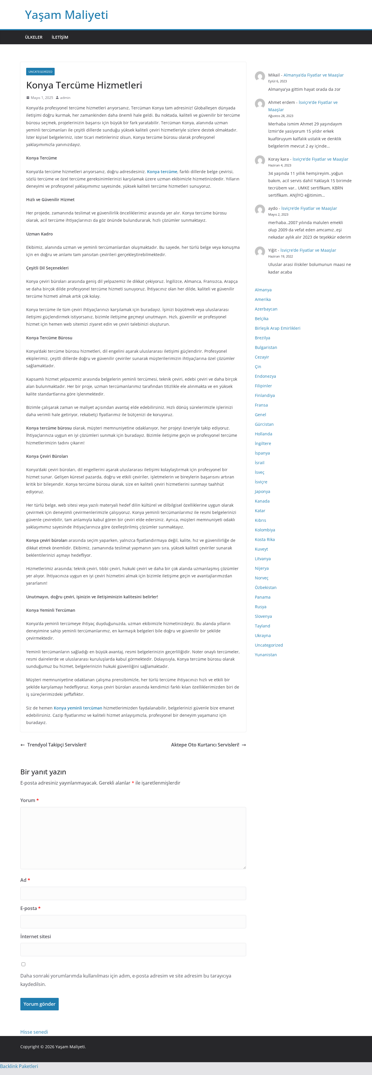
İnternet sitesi (35, 936)
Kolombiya (265, 530)
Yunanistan (266, 654)
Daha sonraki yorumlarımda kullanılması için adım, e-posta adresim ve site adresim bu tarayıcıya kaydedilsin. (125, 980)
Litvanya (263, 558)
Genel (260, 414)
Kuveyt (261, 549)
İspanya (262, 453)
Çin (258, 366)
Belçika (262, 318)
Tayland (262, 626)
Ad (25, 880)
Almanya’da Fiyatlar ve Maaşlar (314, 75)
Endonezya (265, 376)
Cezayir (262, 357)
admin (65, 97)
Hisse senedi (34, 1032)
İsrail (259, 462)
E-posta (30, 908)
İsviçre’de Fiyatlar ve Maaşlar (320, 159)
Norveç (262, 578)
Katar (260, 510)
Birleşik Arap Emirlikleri (278, 328)
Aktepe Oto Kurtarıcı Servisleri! (205, 744)
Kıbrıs (260, 520)
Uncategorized (40, 72)
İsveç (259, 472)
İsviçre (261, 482)
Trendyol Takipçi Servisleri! (56, 744)
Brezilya (262, 337)
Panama (263, 597)
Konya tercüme (162, 171)
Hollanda (263, 434)
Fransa (261, 405)
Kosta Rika (265, 539)
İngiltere (263, 443)
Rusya (261, 606)
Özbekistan (266, 587)
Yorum (29, 800)
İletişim (60, 37)
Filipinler (263, 386)
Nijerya (262, 568)
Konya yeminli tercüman (78, 708)
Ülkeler (33, 37)
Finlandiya (265, 395)
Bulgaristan (266, 347)
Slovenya (263, 616)
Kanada (262, 501)
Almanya (263, 289)
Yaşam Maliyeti (66, 14)
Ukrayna (263, 635)
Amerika (263, 299)
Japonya (262, 491)
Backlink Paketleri (19, 1066)
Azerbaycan (266, 309)
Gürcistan (264, 424)
